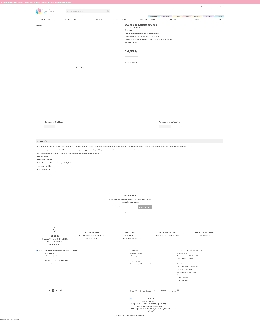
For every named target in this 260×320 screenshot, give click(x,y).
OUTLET (177, 16)
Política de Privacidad (183, 277)
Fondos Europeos (182, 253)
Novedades (166, 16)
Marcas (187, 16)
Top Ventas (208, 16)
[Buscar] (108, 11)
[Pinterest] (61, 290)
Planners (195, 20)
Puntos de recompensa (183, 264)
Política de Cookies (182, 280)
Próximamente (154, 16)
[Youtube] (49, 290)
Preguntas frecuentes (135, 261)
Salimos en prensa (135, 256)
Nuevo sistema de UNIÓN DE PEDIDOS (188, 256)
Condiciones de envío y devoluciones (187, 266)
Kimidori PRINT (71, 20)
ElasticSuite (16, 319)
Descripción (42, 141)
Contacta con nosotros (136, 253)
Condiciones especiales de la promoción (141, 264)
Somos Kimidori (134, 250)
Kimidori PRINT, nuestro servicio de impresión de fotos (192, 250)
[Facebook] (57, 290)
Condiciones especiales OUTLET (186, 258)
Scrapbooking (45, 20)
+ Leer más (128, 45)
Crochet (217, 20)
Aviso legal (180, 275)
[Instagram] (53, 290)
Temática (219, 16)
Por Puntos (197, 16)
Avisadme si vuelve (131, 58)
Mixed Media (97, 20)
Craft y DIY (121, 20)
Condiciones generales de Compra (186, 272)
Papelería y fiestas (148, 20)
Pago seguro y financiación (184, 269)
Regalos (173, 20)
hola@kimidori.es (54, 263)
